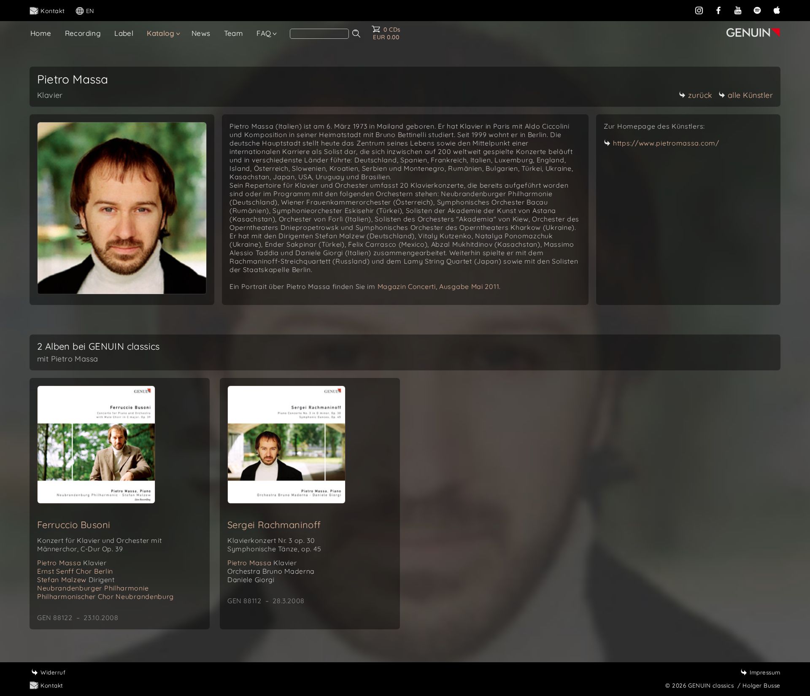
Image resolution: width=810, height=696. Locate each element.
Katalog (160, 33)
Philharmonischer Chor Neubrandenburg (105, 596)
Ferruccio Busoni (73, 525)
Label (123, 33)
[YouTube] (738, 10)
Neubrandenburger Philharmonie (92, 588)
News (201, 33)
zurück (700, 95)
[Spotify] (757, 10)
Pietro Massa (71, 562)
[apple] (777, 10)
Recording (83, 33)
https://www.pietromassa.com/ (666, 143)
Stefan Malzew (76, 579)
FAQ (263, 33)
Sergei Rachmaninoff (274, 525)
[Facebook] (718, 10)
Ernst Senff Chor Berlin (75, 571)
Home (40, 33)
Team (233, 33)
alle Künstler (750, 95)
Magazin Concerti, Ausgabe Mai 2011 (439, 286)
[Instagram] (699, 10)
